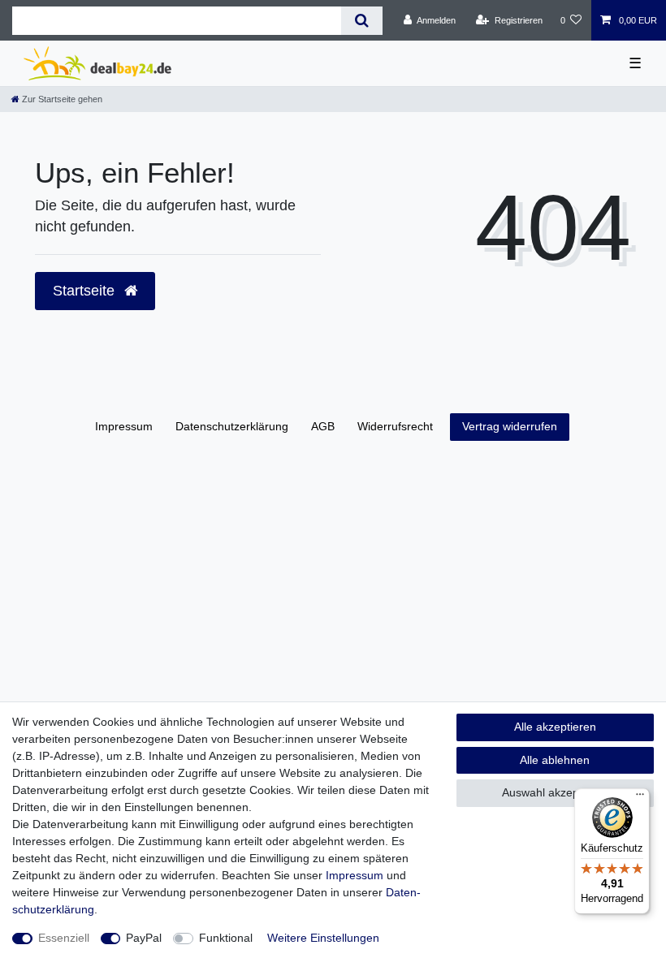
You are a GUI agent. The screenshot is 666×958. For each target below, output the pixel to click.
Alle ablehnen (555, 759)
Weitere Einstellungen (323, 937)
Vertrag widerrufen (509, 426)
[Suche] (362, 20)
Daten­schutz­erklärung (231, 426)
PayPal (144, 937)
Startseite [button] (86, 291)
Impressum (124, 426)
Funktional (226, 937)
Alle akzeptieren (555, 726)
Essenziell (63, 937)
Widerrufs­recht (395, 426)
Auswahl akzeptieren (555, 792)
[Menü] (640, 798)
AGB (323, 426)
